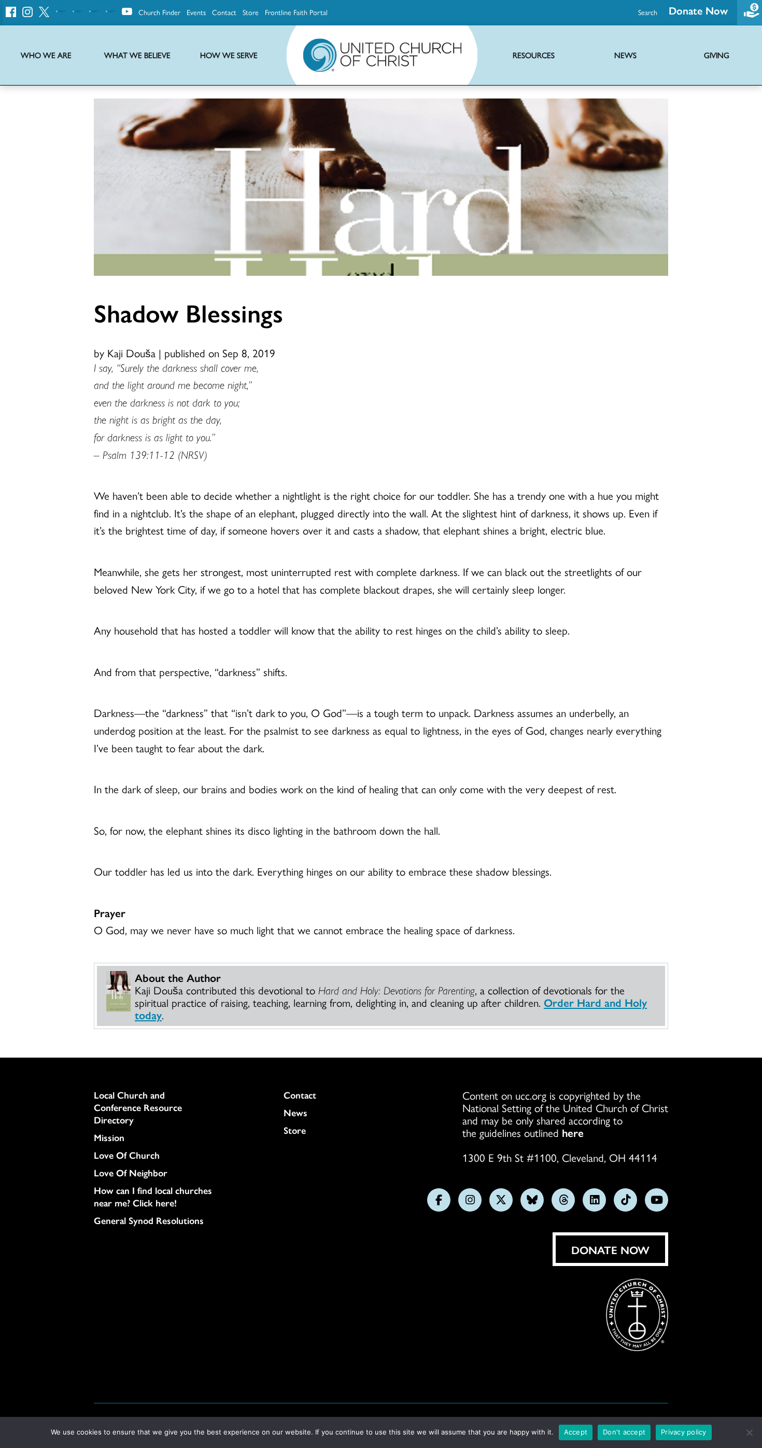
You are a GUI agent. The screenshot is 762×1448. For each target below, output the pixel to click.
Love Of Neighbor (130, 1172)
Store (251, 12)
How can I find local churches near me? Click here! (153, 1196)
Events (196, 12)
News (295, 1112)
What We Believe (137, 55)
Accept (576, 1432)
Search (647, 12)
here (573, 1132)
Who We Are (46, 55)
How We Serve (229, 55)
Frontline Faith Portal (296, 12)
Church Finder (159, 12)
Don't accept (624, 1432)
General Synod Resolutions (149, 1220)
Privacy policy (684, 1432)
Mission (109, 1137)
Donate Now (698, 10)
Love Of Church (127, 1155)
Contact (224, 12)
